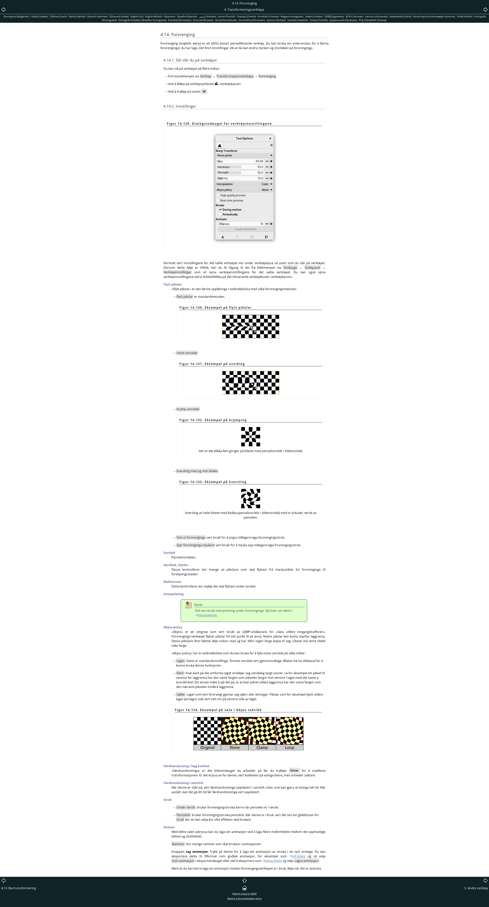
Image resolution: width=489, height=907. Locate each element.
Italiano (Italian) (314, 16)
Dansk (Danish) (77, 16)
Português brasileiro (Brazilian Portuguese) (142, 20)
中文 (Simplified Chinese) (373, 20)
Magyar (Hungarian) (292, 16)
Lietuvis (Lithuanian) (376, 16)
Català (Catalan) (39, 16)
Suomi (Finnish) (226, 16)
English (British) (153, 16)
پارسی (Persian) (207, 16)
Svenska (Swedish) (297, 20)
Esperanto (170, 16)
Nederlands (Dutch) (400, 16)
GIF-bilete (298, 856)
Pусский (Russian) (203, 20)
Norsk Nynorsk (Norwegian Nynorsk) (434, 16)
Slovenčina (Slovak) (226, 20)
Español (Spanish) (187, 16)
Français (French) (246, 16)
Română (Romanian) (179, 20)
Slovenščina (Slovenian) (251, 20)
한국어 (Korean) (354, 16)
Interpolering (207, 615)
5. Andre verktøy (476, 888)
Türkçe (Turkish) (319, 20)
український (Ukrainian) (343, 20)
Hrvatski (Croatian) (268, 16)
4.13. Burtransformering (18, 888)
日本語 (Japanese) (334, 16)
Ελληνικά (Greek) (119, 16)
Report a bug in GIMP (244, 893)
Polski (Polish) (465, 16)
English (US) (136, 16)
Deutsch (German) (97, 16)
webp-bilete (273, 861)
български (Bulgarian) (16, 16)
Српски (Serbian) (276, 20)
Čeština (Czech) (58, 16)
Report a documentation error (244, 898)
